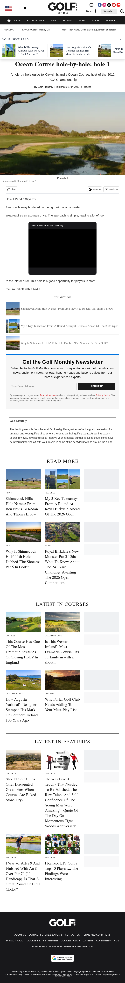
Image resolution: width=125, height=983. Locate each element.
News (17, 20)
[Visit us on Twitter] (109, 5)
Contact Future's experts (45, 934)
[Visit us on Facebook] (100, 5)
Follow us (96, 189)
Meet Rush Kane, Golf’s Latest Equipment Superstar (89, 29)
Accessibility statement (42, 940)
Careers (88, 940)
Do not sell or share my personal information (62, 946)
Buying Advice (35, 20)
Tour (82, 20)
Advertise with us (107, 940)
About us (20, 934)
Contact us (72, 934)
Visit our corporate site (103, 971)
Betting (67, 20)
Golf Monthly (45, 87)
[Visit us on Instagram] (104, 5)
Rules (95, 20)
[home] (9, 21)
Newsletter (113, 189)
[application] (62, 248)
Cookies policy (70, 940)
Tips (53, 20)
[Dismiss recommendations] (121, 39)
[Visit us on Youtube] (114, 5)
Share (13, 189)
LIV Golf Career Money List (36, 29)
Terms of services (48, 395)
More (109, 20)
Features (87, 87)
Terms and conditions (96, 934)
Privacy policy (15, 940)
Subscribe (108, 11)
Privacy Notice (103, 395)
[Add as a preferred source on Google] (62, 958)
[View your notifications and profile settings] (25, 8)
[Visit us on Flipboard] (118, 5)
